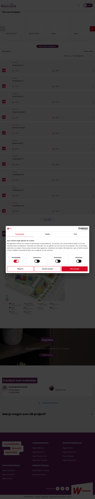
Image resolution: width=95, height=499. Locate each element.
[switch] (37, 261)
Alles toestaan (74, 269)
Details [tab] (47, 234)
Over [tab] (75, 234)
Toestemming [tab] (19, 234)
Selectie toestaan (47, 269)
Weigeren (20, 269)
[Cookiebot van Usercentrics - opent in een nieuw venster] (80, 228)
